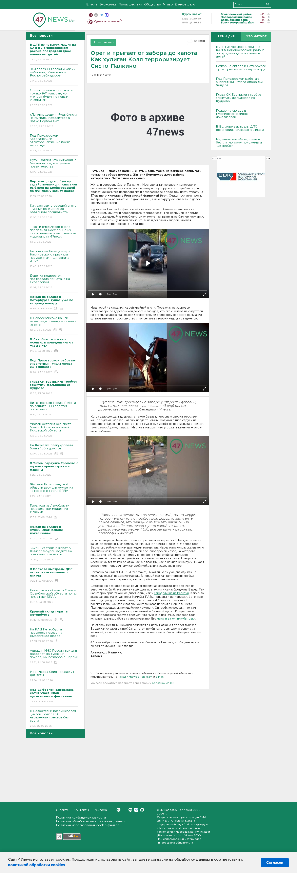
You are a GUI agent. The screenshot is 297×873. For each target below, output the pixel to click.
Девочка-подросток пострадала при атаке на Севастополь (50, 281)
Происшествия (130, 4)
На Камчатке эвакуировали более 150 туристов (51, 449)
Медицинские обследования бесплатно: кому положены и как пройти (239, 142)
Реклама (100, 810)
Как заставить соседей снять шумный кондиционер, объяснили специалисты (53, 211)
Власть (91, 4)
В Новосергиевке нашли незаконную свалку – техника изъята (53, 324)
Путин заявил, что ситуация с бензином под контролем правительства (53, 166)
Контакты (81, 810)
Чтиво (168, 4)
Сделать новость (107, 21)
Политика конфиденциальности (81, 817)
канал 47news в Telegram (135, 677)
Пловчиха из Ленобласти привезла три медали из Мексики (49, 511)
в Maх (159, 677)
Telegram (136, 810)
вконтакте (96, 15)
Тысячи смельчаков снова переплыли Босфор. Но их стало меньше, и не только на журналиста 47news (53, 234)
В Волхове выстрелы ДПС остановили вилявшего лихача (240, 128)
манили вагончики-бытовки (176, 619)
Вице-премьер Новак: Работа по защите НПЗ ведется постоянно (53, 409)
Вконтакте (130, 810)
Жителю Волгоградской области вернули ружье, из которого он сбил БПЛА (51, 490)
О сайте (62, 810)
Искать (267, 4)
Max (142, 810)
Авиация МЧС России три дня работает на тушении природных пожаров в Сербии (54, 656)
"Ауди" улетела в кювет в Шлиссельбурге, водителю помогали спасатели (51, 554)
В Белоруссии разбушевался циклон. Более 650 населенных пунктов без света (53, 718)
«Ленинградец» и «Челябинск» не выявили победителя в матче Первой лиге (53, 120)
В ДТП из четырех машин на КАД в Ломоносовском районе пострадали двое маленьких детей (240, 52)
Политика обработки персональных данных (90, 821)
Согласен (274, 862)
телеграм (101, 15)
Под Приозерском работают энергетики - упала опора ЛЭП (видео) (240, 82)
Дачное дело (185, 4)
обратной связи (163, 683)
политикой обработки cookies (36, 865)
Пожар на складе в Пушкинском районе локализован (232, 113)
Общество (152, 4)
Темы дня (226, 36)
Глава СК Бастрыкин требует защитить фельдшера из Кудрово (239, 98)
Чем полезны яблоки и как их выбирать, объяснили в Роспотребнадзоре (52, 75)
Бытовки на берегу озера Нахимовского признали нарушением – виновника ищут (50, 258)
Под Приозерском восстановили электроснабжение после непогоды (50, 143)
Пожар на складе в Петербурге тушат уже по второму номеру (241, 68)
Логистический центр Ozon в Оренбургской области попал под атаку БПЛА (53, 596)
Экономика (108, 4)
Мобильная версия (91, 15)
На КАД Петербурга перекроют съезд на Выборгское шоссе (46, 635)
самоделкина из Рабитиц (171, 593)
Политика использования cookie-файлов (87, 825)
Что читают (256, 36)
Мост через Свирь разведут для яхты (52, 676)
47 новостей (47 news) (176, 810)
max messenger (106, 15)
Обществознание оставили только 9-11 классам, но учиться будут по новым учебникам (51, 97)
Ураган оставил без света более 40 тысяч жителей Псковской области (51, 430)
